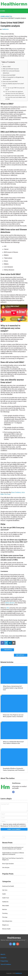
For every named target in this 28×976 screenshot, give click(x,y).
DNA (7, 608)
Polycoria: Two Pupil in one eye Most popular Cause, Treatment (13, 715)
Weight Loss (5, 925)
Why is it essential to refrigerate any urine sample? (13, 78)
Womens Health (6, 928)
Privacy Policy (4, 961)
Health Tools (5, 897)
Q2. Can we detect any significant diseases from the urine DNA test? (15, 92)
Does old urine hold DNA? (10, 81)
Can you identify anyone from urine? (13, 83)
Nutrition (4, 909)
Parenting (4, 913)
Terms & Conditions (6, 964)
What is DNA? (7, 66)
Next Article (20, 655)
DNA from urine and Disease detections (11, 72)
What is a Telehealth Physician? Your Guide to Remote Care (13, 742)
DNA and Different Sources (11, 69)
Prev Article (8, 649)
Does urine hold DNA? (9, 75)
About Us (3, 954)
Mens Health (5, 905)
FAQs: (4, 85)
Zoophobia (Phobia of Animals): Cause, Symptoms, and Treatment (13, 769)
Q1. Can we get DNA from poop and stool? (15, 88)
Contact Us (3, 957)
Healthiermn (5, 29)
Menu (3, 10)
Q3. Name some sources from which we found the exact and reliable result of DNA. (15, 97)
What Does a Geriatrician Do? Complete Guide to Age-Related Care (13, 687)
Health (4, 894)
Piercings (4, 917)
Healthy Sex (5, 901)
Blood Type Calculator (8, 863)
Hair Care (4, 890)
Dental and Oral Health (8, 886)
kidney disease (10, 603)
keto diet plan (5, 867)
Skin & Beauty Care (7, 921)
